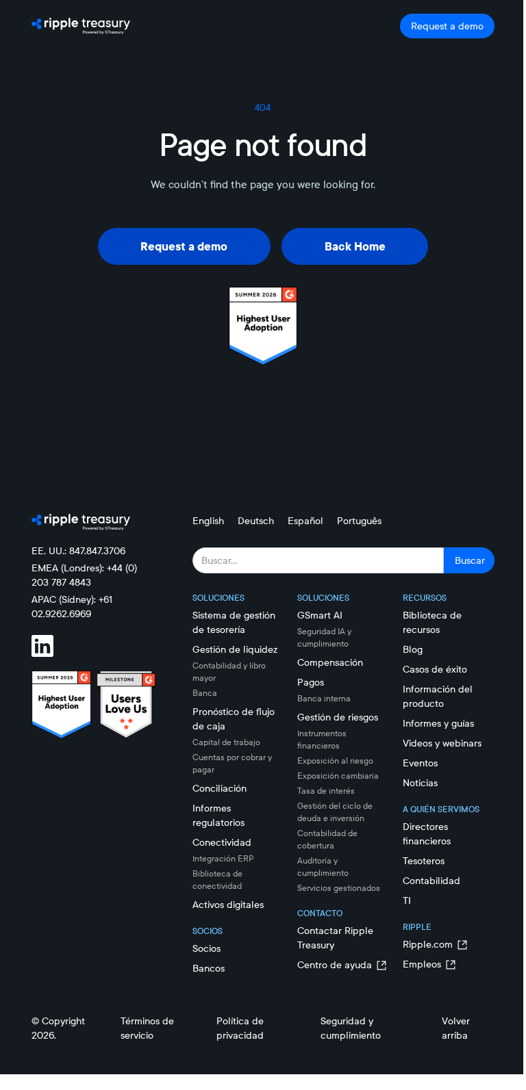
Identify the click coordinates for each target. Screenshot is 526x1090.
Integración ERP (223, 858)
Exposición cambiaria (338, 775)
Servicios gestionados (338, 888)
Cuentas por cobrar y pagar (232, 763)
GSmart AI (319, 615)
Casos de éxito (435, 669)
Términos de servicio (147, 1028)
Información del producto (438, 696)
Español (305, 521)
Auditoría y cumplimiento (323, 866)
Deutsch (256, 521)
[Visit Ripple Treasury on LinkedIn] (51, 646)
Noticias (420, 783)
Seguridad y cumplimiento (351, 1028)
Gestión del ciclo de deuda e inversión (335, 812)
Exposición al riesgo (335, 760)
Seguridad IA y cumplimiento (324, 637)
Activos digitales (228, 904)
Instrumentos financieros (322, 739)
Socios (206, 948)
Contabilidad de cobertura (327, 839)
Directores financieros (427, 833)
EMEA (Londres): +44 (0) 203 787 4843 (84, 575)
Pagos (310, 682)
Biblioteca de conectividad (217, 879)
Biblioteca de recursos (432, 622)
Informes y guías (438, 723)
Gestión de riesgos (337, 717)
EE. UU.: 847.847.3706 (78, 551)
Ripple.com (428, 944)
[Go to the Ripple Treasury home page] (81, 26)
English (208, 521)
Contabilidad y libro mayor (229, 671)
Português (359, 521)
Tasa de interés (326, 791)
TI (407, 900)
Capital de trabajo (226, 742)
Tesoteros (423, 861)
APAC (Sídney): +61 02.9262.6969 (72, 606)
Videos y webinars (442, 743)
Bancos (208, 968)
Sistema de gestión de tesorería (233, 622)
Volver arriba (456, 1028)
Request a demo (447, 26)
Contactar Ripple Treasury (335, 937)
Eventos (420, 763)
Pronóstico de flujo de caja (233, 718)
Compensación (330, 662)
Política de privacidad (240, 1028)
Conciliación (219, 788)
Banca (204, 693)
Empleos (422, 964)
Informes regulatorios (218, 815)
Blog (413, 649)
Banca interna (324, 698)
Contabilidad (431, 880)
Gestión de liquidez (234, 649)
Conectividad (221, 842)
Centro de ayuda (334, 965)
